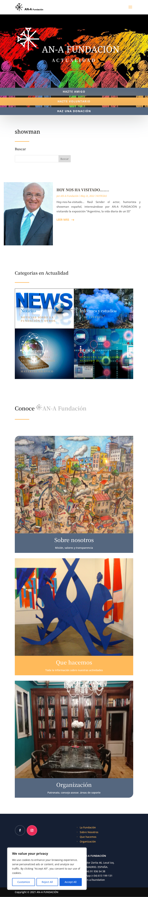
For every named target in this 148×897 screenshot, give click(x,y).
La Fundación (88, 827)
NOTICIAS (101, 196)
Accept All (71, 882)
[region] (47, 869)
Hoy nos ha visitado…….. (82, 189)
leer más (62, 219)
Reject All (47, 882)
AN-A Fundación (69, 196)
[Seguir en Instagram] (32, 830)
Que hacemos (88, 836)
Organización (88, 841)
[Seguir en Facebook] (20, 830)
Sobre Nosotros (89, 832)
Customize (23, 882)
